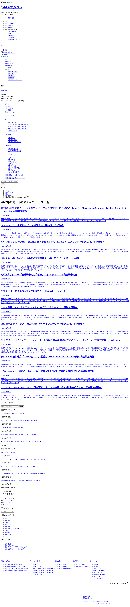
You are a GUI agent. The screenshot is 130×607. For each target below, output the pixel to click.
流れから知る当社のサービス (18, 129)
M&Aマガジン (13, 166)
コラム (7, 21)
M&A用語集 (9, 27)
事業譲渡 (8, 532)
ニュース (9, 62)
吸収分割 (8, 534)
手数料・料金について (41, 574)
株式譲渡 (8, 520)
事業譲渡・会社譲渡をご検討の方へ (17, 547)
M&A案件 (8, 145)
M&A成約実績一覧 (14, 142)
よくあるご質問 (13, 172)
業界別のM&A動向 (14, 168)
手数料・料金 (13, 131)
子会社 (7, 530)
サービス (11, 33)
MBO (6, 536)
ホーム (7, 191)
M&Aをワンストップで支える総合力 (17, 568)
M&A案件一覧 (13, 149)
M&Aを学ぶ (9, 25)
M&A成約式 (12, 140)
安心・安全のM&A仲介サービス (19, 125)
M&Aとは (11, 160)
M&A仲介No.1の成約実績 (13, 564)
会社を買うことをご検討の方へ (15, 549)
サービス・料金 (35, 561)
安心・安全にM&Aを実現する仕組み (17, 570)
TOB (6, 522)
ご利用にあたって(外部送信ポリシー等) (96, 601)
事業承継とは (13, 162)
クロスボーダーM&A (12, 528)
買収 (6, 518)
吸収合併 (8, 526)
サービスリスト (13, 123)
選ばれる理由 (13, 31)
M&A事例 (11, 35)
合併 (6, 524)
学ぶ (9, 64)
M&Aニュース (9, 23)
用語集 (9, 66)
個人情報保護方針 (104, 603)
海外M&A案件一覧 (14, 151)
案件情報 (11, 37)
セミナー (11, 158)
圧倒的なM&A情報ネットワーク (15, 566)
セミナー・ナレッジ (15, 39)
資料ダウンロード (14, 164)
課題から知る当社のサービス (18, 127)
